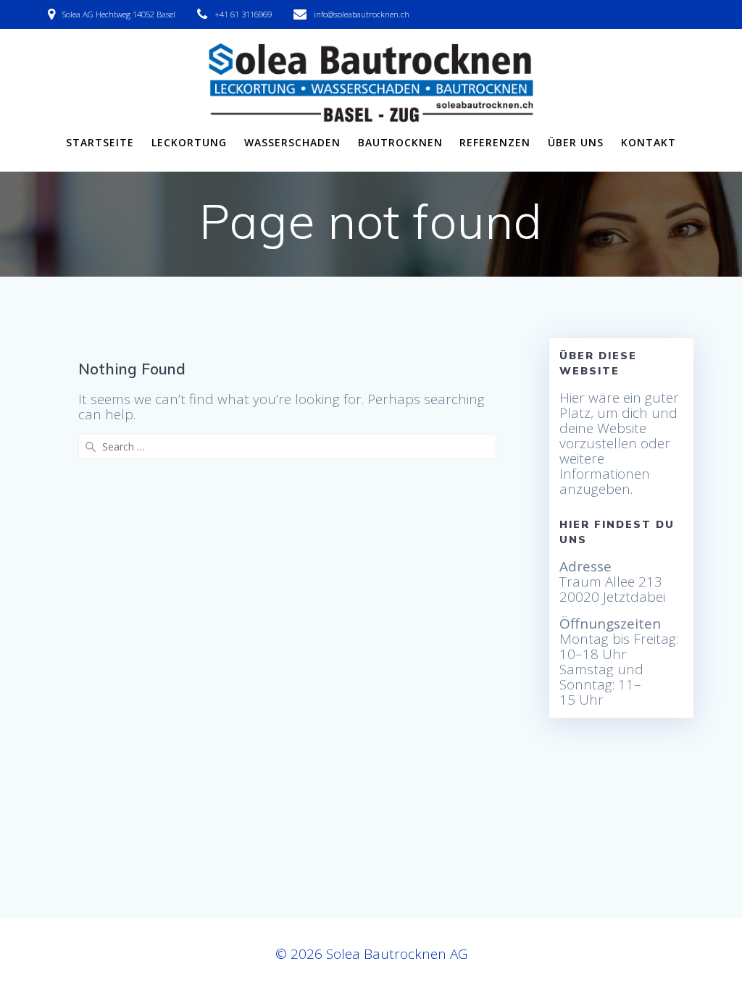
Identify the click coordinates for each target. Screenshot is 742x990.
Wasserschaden (292, 142)
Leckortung (189, 142)
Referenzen (494, 142)
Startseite (100, 142)
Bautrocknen (400, 142)
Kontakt (648, 142)
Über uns (576, 142)
